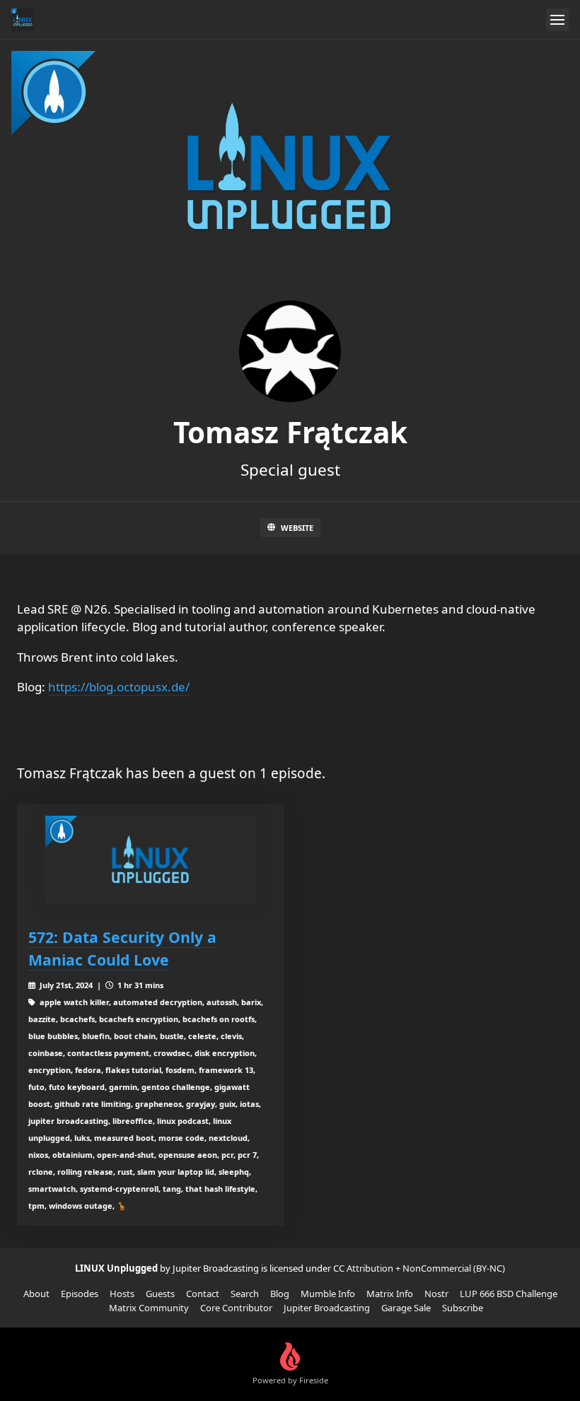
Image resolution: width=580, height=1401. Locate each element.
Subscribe (462, 1307)
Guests (160, 1293)
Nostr (436, 1293)
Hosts (122, 1293)
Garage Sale (406, 1307)
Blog (279, 1293)
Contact (202, 1293)
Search (245, 1293)
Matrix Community (149, 1307)
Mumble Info (328, 1293)
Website (297, 527)
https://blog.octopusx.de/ (119, 687)
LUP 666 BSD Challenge (508, 1293)
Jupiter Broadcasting (327, 1307)
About (36, 1293)
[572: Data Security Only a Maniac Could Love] (150, 859)
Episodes (79, 1293)
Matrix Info (389, 1293)
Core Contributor (236, 1307)
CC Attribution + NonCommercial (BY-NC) (419, 1268)
